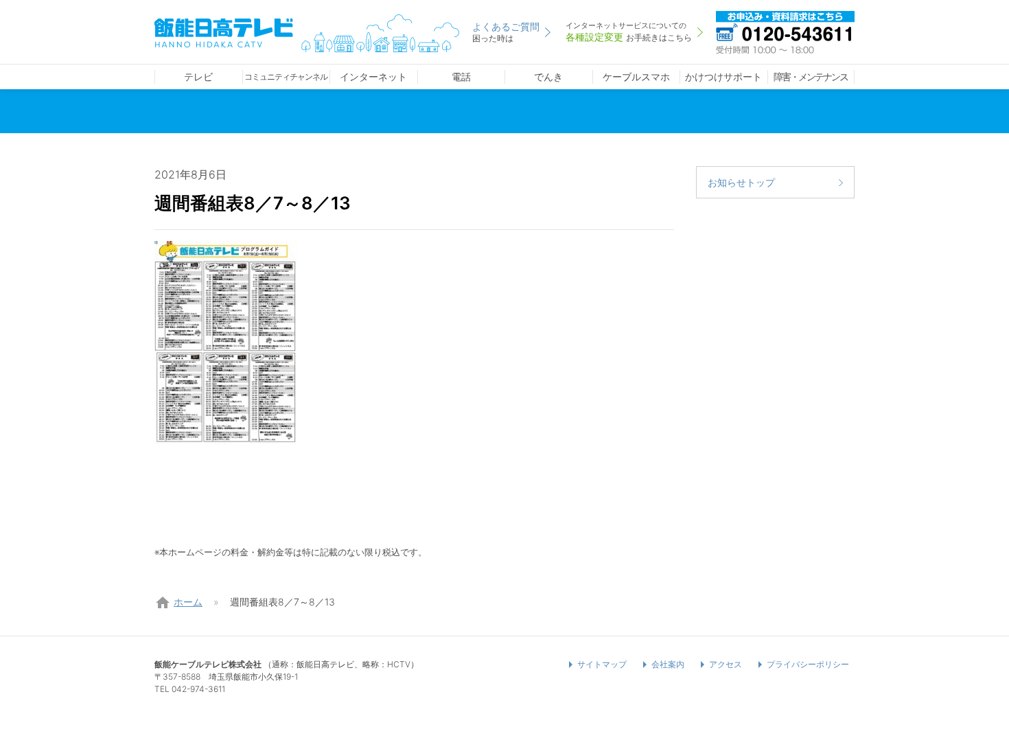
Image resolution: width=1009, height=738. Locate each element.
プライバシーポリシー (808, 664)
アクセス (725, 664)
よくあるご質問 (506, 32)
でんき (548, 76)
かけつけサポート (723, 76)
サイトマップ (602, 664)
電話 (461, 76)
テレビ (198, 76)
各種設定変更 (629, 32)
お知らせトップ (741, 182)
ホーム (188, 602)
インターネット (373, 76)
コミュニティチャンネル (285, 76)
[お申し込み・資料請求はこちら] (785, 31)
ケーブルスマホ (636, 76)
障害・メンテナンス (811, 76)
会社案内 (667, 664)
